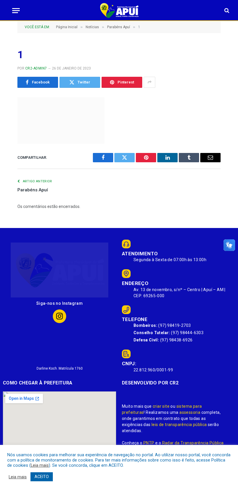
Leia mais (40, 465)
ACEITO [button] (42, 476)
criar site (161, 406)
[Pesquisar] (226, 10)
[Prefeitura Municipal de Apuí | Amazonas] (119, 10)
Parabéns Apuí (32, 190)
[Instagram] (59, 316)
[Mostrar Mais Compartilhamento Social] (149, 82)
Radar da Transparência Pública (193, 443)
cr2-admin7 (36, 68)
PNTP (148, 443)
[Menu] (14, 10)
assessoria (189, 412)
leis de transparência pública (179, 424)
